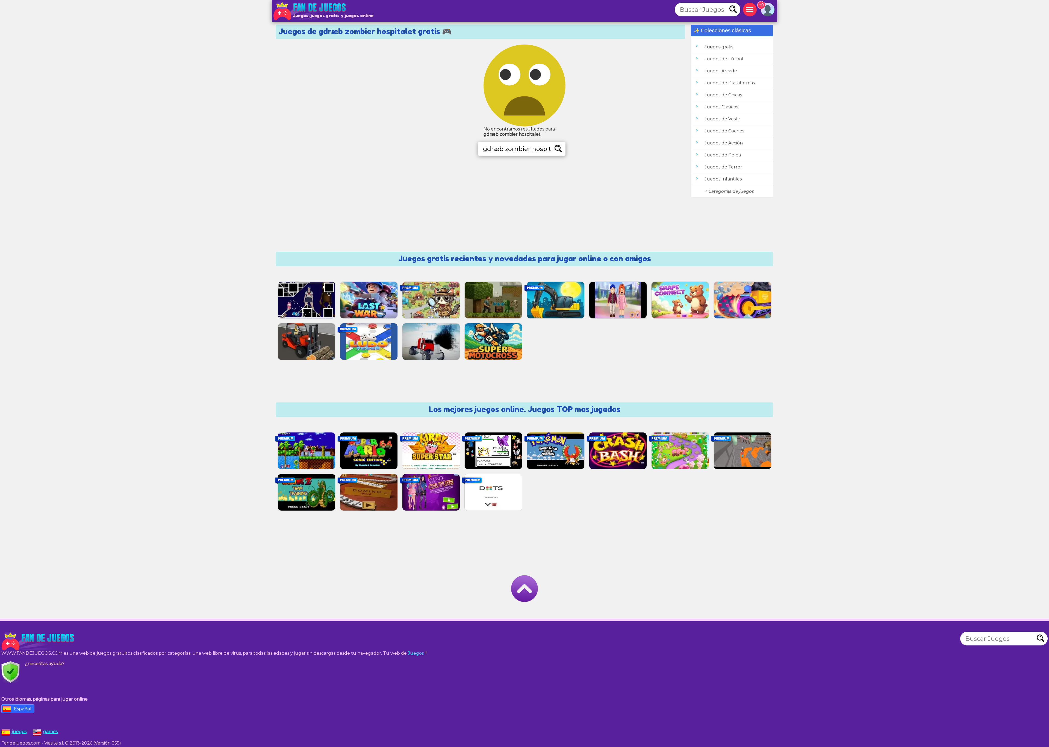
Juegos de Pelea (723, 155)
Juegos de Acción (724, 143)
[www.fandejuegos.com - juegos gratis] (38, 641)
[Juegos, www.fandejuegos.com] (310, 10)
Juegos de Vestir (722, 118)
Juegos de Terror (723, 167)
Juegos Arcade (721, 70)
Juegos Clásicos (721, 106)
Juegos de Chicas (723, 94)
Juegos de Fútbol (724, 58)
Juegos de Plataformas (730, 82)
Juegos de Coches (724, 131)
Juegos (416, 653)
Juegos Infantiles (723, 179)
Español (22, 709)
